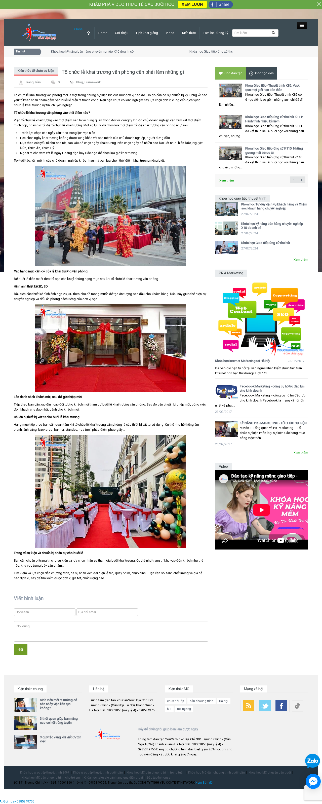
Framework (93, 82)
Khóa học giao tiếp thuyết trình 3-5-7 (44, 772)
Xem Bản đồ (204, 782)
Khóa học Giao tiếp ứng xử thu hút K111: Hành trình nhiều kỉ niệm (274, 119)
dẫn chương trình (201, 701)
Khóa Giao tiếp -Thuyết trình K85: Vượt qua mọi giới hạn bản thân (272, 88)
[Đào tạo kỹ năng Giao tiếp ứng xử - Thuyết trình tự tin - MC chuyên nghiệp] (39, 32)
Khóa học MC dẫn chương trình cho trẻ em (51, 777)
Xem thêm (226, 180)
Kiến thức (189, 33)
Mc (169, 709)
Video (170, 33)
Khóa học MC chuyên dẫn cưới (270, 772)
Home (102, 33)
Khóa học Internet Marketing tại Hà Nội (242, 361)
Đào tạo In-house (158, 777)
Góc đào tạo (233, 73)
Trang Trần (33, 82)
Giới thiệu (121, 33)
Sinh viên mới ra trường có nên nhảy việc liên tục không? (58, 704)
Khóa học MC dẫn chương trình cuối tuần (216, 772)
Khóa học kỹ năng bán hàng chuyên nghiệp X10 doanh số (84, 51)
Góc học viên (264, 73)
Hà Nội (223, 701)
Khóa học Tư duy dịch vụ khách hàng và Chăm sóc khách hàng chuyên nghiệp (274, 206)
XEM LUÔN (192, 4)
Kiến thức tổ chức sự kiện (36, 70)
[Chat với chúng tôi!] (313, 781)
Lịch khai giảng (147, 33)
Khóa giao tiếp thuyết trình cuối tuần (98, 772)
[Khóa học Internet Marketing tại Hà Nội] (261, 317)
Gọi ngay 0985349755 (18, 801)
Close (78, 29)
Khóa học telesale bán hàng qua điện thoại (113, 777)
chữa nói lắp (175, 701)
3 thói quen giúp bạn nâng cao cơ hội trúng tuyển (59, 720)
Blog (79, 82)
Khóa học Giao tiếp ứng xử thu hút (205, 51)
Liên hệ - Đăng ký (216, 33)
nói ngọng (184, 709)
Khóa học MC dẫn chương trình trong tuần (155, 772)
